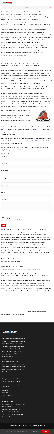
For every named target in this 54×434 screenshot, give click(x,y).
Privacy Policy (36, 431)
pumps (41, 132)
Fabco (2, 129)
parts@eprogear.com (8, 409)
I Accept (45, 431)
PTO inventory (33, 129)
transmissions (47, 132)
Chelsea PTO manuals (35, 141)
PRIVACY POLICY (26, 425)
